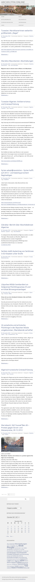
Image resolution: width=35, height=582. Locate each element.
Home (2, 16)
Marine (12, 560)
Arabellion (6, 179)
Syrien (30, 178)
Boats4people (17, 548)
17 (7, 530)
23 (28, 530)
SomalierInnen (11, 334)
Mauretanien (4, 65)
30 (28, 532)
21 (21, 530)
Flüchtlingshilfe (25, 551)
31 (7, 533)
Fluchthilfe (22, 549)
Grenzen (11, 108)
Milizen (26, 560)
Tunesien (3, 37)
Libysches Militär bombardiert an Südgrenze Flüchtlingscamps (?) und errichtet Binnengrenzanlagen (15, 287)
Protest (6, 434)
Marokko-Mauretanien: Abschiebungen (17, 61)
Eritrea (30, 333)
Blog (20, 16)
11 (11, 528)
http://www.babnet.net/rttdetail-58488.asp (11, 161)
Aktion (8, 546)
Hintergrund (22, 22)
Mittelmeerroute (6, 19)
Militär (10, 293)
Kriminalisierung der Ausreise (13, 559)
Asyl (17, 546)
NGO (8, 562)
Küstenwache (24, 559)
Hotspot (8, 555)
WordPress (23, 579)
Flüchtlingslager (11, 552)
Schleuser (14, 564)
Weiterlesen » (4, 54)
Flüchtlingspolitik (22, 552)
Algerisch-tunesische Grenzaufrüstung (17, 370)
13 (18, 528)
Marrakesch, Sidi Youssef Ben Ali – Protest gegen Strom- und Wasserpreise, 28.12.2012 (15, 427)
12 (14, 528)
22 (25, 530)
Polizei (13, 562)
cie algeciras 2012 (6, 244)
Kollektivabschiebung (18, 555)
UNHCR (9, 568)
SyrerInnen (21, 566)
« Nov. (7, 536)
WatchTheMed (17, 568)
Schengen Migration (7, 22)
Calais (22, 548)
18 (11, 530)
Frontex (9, 554)
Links (2, 25)
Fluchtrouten (10, 551)
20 (18, 530)
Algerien (31, 107)
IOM (11, 555)
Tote (17, 334)
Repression (9, 564)
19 (14, 530)
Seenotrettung (23, 564)
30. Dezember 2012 (5, 36)
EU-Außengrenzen (16, 549)
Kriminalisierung (22, 557)
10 (7, 528)
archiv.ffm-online (13, 2)
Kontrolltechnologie (12, 557)
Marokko (31, 36)
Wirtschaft (26, 568)
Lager (9, 560)
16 (28, 528)
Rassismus (25, 562)
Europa (31, 256)
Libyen (30, 292)
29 (25, 532)
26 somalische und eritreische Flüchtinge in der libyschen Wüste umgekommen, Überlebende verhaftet (17, 327)
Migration (17, 560)
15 (25, 528)
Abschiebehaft (17, 231)
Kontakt (21, 25)
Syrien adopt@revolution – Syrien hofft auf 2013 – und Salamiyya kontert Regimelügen (17, 173)
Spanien (8, 231)
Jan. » (11, 536)
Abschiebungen (14, 65)
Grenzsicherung (24, 554)
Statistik (16, 566)
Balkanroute (22, 19)
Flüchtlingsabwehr (18, 551)
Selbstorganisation (10, 566)
